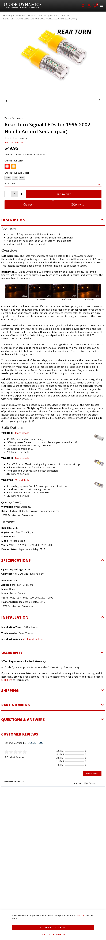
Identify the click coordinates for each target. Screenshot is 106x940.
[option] (7, 179)
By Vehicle (19, 15)
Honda (32, 15)
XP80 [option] (22, 191)
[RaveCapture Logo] (34, 756)
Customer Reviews (19, 747)
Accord (43, 15)
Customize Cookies (52, 934)
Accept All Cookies (52, 927)
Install (79, 218)
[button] (10, 62)
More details (22, 446)
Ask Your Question (14, 155)
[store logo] (22, 6)
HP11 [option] (15, 191)
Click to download (33, 652)
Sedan (53, 15)
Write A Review (92, 787)
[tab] (53, 235)
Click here (6, 693)
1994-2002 (65, 15)
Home (6, 15)
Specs (31, 218)
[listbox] (51, 180)
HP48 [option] (8, 191)
